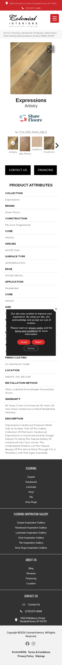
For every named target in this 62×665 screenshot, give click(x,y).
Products (38, 33)
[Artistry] (13, 143)
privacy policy (36, 327)
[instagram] (33, 644)
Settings (31, 348)
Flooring (15, 33)
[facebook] (27, 644)
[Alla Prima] (25, 144)
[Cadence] (37, 142)
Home (6, 33)
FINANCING (45, 170)
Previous (5, 144)
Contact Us (18, 170)
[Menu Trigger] (54, 18)
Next (56, 144)
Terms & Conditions (39, 652)
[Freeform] (49, 143)
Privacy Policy (26, 656)
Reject (38, 342)
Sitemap (40, 656)
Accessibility (19, 652)
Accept (24, 342)
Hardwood (27, 33)
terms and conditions (26, 331)
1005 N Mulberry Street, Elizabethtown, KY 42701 (32, 3)
